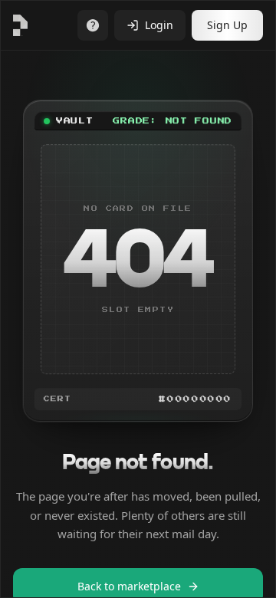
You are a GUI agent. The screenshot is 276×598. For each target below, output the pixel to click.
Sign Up (227, 25)
